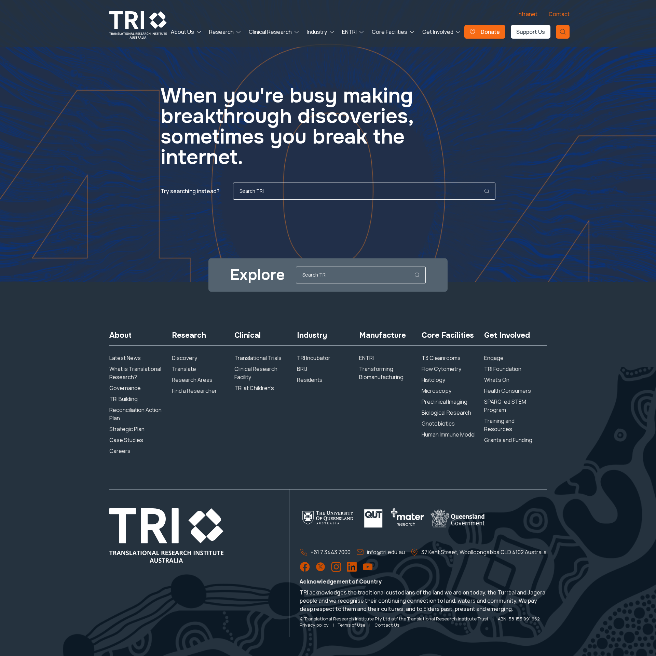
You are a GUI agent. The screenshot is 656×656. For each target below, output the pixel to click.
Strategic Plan (127, 429)
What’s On (496, 380)
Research (221, 32)
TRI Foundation (502, 369)
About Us (182, 32)
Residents (310, 380)
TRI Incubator (313, 358)
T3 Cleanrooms (441, 358)
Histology (433, 380)
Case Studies (126, 440)
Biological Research (446, 412)
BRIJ (302, 369)
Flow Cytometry (441, 369)
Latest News (125, 358)
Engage (494, 358)
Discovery (184, 358)
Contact (559, 14)
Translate (184, 369)
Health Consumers (507, 390)
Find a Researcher (194, 390)
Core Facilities (389, 32)
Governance (125, 388)
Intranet (527, 14)
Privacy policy (314, 625)
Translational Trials (258, 358)
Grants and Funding (508, 440)
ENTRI (349, 32)
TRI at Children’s (254, 388)
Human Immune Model (449, 434)
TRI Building (123, 399)
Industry (317, 32)
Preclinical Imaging (444, 401)
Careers (120, 451)
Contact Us (386, 625)
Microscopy (436, 390)
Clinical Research (270, 32)
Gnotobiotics (438, 423)
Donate (490, 32)
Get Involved (437, 32)
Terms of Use (351, 625)
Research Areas (192, 380)
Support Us (530, 32)
